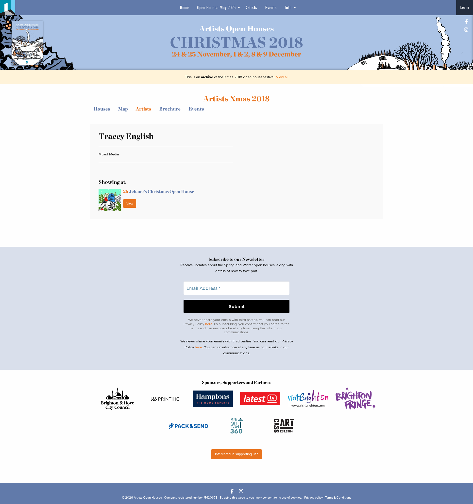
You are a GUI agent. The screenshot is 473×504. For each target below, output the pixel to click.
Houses (102, 109)
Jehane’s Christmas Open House (158, 191)
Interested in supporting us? (236, 454)
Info (288, 8)
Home (184, 8)
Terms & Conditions (338, 497)
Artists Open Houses (148, 497)
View (129, 203)
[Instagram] (466, 29)
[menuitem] (184, 7)
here (208, 324)
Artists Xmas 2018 (236, 98)
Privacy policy (313, 497)
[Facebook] (466, 21)
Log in (464, 7)
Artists (251, 8)
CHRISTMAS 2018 (236, 42)
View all (282, 77)
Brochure (170, 109)
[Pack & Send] (189, 425)
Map (123, 109)
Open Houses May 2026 (216, 8)
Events (271, 8)
